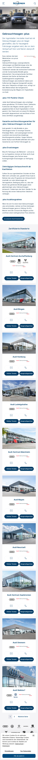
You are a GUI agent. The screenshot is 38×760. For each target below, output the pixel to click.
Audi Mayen (19, 500)
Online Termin (12, 278)
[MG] (32, 732)
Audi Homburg (19, 357)
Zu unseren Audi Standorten (13, 219)
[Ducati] (24, 732)
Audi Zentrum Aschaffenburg (19, 256)
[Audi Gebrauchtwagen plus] (30, 57)
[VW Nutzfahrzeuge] (19, 726)
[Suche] (34, 3)
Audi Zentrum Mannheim (19, 452)
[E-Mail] (11, 272)
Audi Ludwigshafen (19, 404)
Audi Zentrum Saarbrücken (19, 595)
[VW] (12, 726)
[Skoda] (25, 726)
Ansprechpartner (26, 278)
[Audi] (5, 726)
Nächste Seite (23, 716)
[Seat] (32, 726)
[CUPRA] (6, 732)
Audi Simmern (19, 642)
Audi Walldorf (19, 690)
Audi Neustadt (19, 547)
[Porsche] (15, 732)
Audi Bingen (19, 309)
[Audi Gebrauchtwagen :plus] (19, 266)
